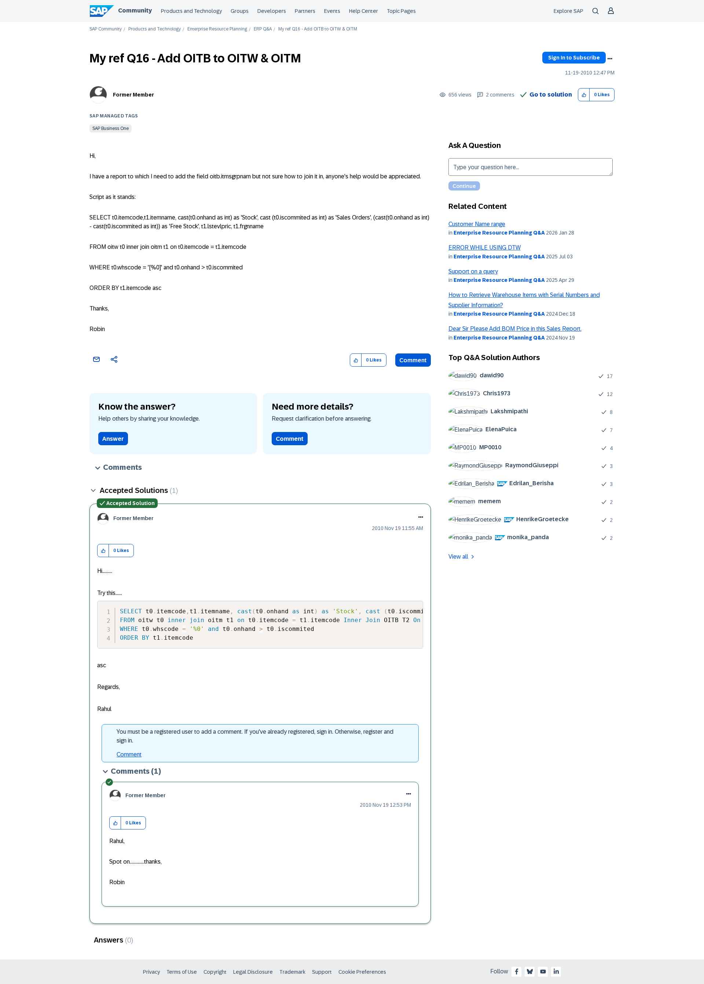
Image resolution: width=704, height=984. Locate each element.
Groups (240, 11)
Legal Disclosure (253, 972)
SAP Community (105, 29)
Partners (305, 11)
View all (458, 556)
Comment (413, 360)
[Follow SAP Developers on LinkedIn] (556, 971)
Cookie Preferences (362, 972)
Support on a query (473, 271)
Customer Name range (476, 224)
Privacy (151, 972)
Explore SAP (568, 11)
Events (332, 11)
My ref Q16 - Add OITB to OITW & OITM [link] (317, 29)
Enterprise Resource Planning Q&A (499, 233)
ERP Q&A (263, 29)
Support (322, 972)
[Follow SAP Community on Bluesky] (530, 971)
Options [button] (610, 59)
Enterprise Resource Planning (217, 29)
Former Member (133, 95)
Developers (271, 11)
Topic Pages (401, 11)
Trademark (292, 972)
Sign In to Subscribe (574, 58)
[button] (584, 94)
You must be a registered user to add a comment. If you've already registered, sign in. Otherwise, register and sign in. (255, 736)
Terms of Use (181, 972)
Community (135, 10)
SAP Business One (110, 128)
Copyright (215, 972)
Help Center (363, 11)
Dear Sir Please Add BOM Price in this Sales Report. (515, 329)
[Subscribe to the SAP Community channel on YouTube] (543, 971)
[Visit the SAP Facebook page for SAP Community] (517, 971)
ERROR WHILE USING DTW (484, 247)
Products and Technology (191, 11)
